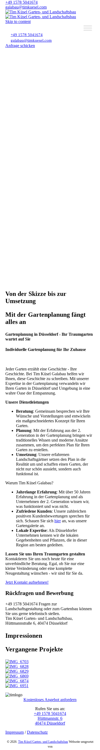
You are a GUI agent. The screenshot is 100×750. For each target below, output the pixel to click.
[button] (20, 45)
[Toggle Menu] (87, 28)
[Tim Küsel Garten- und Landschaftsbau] (40, 14)
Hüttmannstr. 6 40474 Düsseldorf (50, 720)
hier (57, 521)
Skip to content (18, 21)
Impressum (14, 732)
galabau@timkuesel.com (26, 7)
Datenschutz (37, 732)
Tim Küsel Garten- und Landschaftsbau (43, 742)
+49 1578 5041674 (21, 2)
